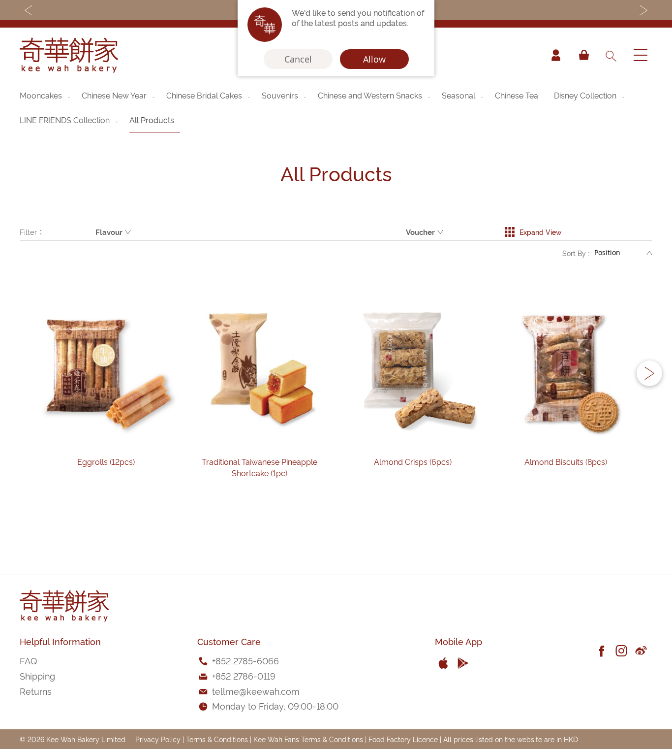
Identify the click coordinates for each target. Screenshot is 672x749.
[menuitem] (46, 95)
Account (556, 55)
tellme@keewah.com (256, 690)
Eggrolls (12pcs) (106, 461)
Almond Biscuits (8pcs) (565, 461)
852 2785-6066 (247, 660)
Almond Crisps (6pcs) (413, 461)
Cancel (298, 59)
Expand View (540, 231)
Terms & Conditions (217, 739)
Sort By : (575, 253)
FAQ (28, 660)
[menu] (336, 107)
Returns (36, 690)
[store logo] (69, 55)
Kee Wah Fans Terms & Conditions (308, 739)
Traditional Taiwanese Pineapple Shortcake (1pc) (259, 467)
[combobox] (610, 55)
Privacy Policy (158, 739)
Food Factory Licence (403, 739)
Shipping (37, 675)
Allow (374, 59)
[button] (649, 373)
